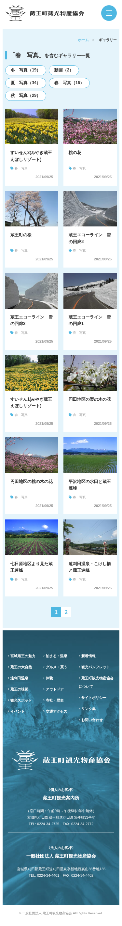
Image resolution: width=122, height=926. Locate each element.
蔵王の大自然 (21, 667)
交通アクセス (56, 711)
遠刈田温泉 (19, 678)
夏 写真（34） (26, 82)
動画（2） (64, 70)
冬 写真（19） (26, 70)
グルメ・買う (56, 667)
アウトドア (55, 689)
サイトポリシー (93, 698)
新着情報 (88, 656)
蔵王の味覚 (19, 689)
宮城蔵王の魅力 (22, 656)
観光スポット (21, 700)
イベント (17, 711)
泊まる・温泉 (56, 656)
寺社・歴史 (55, 700)
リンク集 (88, 709)
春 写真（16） (69, 82)
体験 (49, 678)
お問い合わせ (92, 720)
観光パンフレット (95, 667)
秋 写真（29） (26, 95)
